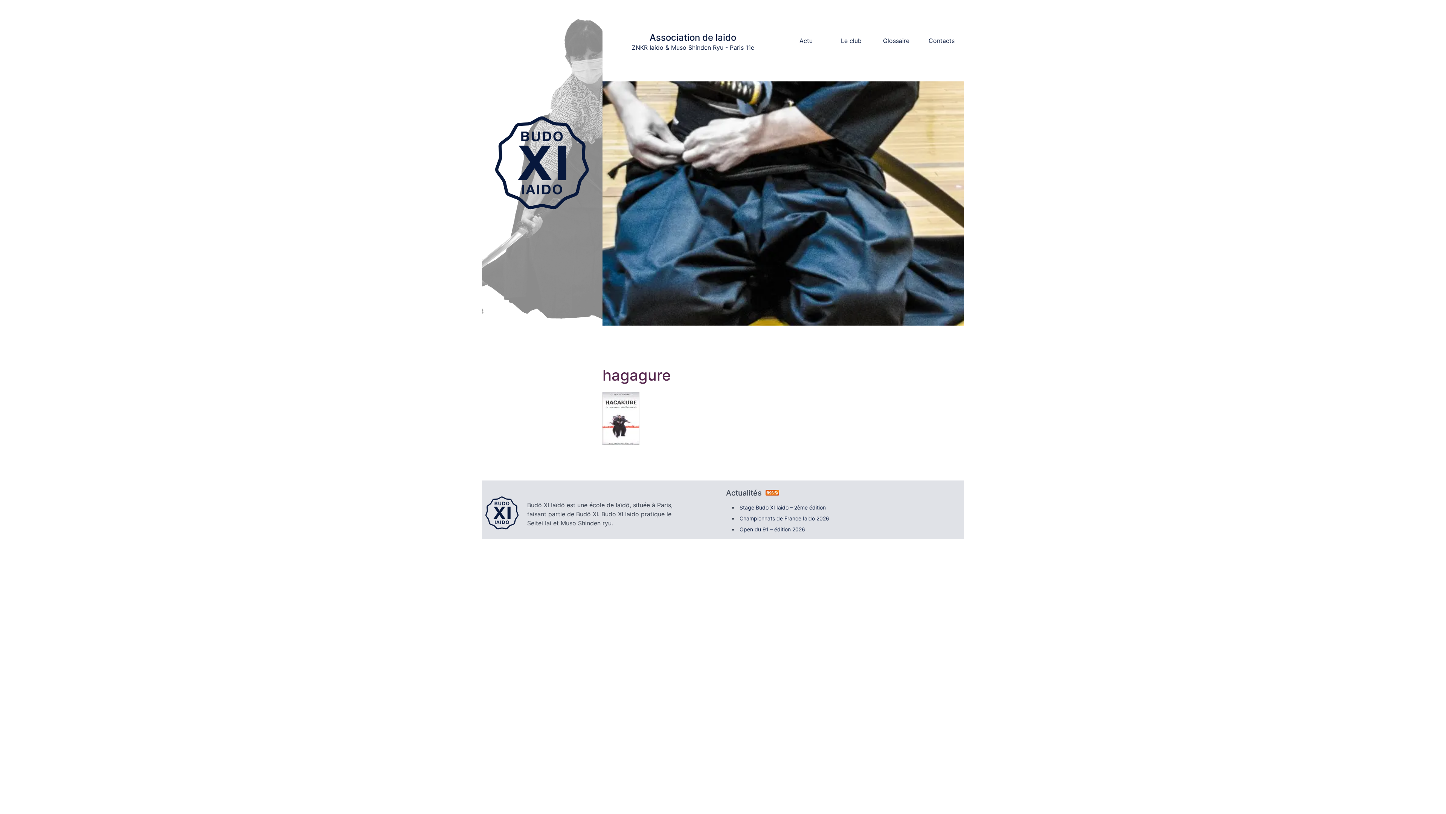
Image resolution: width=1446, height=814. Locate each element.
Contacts (942, 40)
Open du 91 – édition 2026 (772, 529)
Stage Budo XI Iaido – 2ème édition (783, 507)
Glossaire (896, 40)
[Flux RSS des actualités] (772, 492)
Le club (851, 40)
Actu (806, 40)
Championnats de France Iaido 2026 (784, 518)
